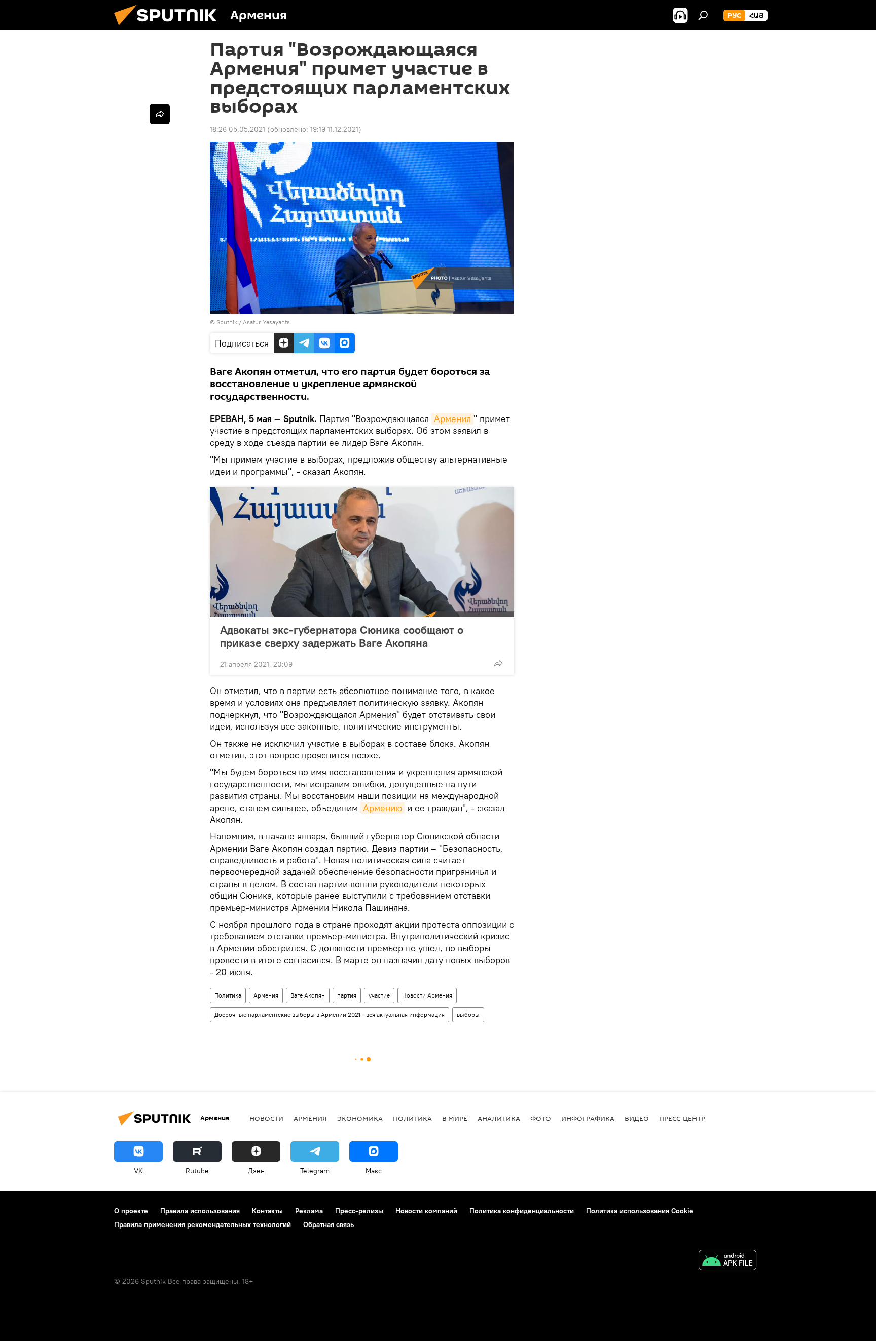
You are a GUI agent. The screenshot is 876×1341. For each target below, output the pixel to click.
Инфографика (587, 1118)
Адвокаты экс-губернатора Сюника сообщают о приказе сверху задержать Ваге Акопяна (341, 636)
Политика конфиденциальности (521, 1210)
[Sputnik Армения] (169, 27)
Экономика (360, 1118)
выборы (468, 1014)
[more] (498, 663)
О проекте (131, 1210)
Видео (637, 1118)
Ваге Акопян (307, 995)
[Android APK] (727, 1261)
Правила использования (200, 1210)
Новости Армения (427, 995)
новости (266, 1118)
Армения (452, 419)
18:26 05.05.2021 (237, 129)
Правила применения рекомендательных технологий (202, 1224)
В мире (454, 1118)
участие (379, 995)
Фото (540, 1118)
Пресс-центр (682, 1118)
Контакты (267, 1210)
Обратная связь (328, 1224)
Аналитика (499, 1118)
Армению (382, 808)
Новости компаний (426, 1210)
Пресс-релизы (359, 1210)
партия (346, 995)
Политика (227, 995)
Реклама (309, 1210)
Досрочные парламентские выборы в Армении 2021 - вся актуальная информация (329, 1014)
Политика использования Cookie (640, 1210)
